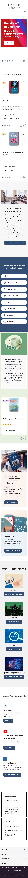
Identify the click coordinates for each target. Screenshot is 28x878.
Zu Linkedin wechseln (12, 774)
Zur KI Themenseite (14, 621)
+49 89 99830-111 (12, 800)
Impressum (5, 867)
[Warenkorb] (16, 11)
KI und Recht (7, 101)
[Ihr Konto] (25, 11)
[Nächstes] (25, 125)
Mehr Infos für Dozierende (15, 243)
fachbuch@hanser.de (13, 826)
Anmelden (8, 720)
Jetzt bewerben (11, 502)
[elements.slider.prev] (21, 61)
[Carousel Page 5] (12, 61)
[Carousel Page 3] (7, 61)
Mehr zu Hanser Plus (13, 550)
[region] (14, 103)
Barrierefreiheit (17, 870)
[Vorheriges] (21, 125)
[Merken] (23, 82)
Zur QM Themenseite (14, 649)
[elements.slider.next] (25, 61)
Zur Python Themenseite (14, 676)
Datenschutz (16, 867)
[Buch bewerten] (2, 97)
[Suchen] (11, 11)
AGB (25, 867)
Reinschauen (9, 747)
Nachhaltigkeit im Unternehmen (13, 419)
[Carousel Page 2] (5, 61)
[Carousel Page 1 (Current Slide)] (2, 61)
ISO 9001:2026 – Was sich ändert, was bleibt (13, 153)
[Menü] (2, 11)
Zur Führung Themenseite (13, 594)
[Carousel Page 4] (9, 61)
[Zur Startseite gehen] (14, 6)
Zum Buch (9, 42)
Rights (7, 870)
